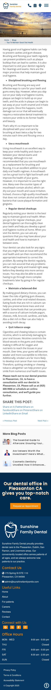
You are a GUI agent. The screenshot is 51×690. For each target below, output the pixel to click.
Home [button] (6, 40)
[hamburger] (47, 4)
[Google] (5, 627)
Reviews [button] (6, 611)
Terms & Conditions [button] (12, 675)
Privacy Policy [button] (10, 670)
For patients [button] (8, 601)
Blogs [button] (14, 40)
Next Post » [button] (43, 420)
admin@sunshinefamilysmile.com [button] (22, 581)
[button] (29, 5)
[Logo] (25, 529)
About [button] (5, 596)
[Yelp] (12, 627)
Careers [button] (6, 606)
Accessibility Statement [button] (14, 680)
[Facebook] (19, 627)
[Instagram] (25, 627)
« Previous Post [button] (10, 420)
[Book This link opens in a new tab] (35, 5)
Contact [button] (6, 616)
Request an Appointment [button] (25, 506)
